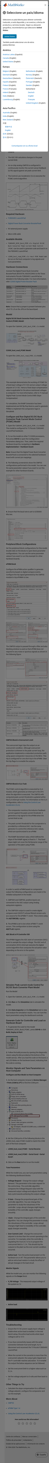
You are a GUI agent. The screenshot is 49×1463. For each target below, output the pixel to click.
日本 (4, 134)
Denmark (6, 75)
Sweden (29, 85)
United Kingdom (32, 103)
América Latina (9, 55)
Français (31, 99)
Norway (29, 75)
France (5, 89)
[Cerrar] (45, 5)
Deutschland (8, 78)
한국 (4, 137)
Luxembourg (8, 99)
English (31, 96)
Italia (5, 96)
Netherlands (30, 71)
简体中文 (8, 127)
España (6, 82)
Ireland (5, 92)
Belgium (6, 71)
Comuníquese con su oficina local (24, 146)
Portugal (29, 82)
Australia (6, 113)
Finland (6, 85)
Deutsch (31, 92)
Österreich (30, 78)
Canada (6, 58)
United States (8, 62)
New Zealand (8, 120)
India (5, 116)
